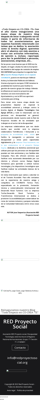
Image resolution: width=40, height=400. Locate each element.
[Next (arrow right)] (3, 399)
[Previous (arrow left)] (1, 399)
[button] (20, 13)
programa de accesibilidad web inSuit (18, 134)
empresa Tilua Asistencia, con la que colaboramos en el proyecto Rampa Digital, (20, 145)
